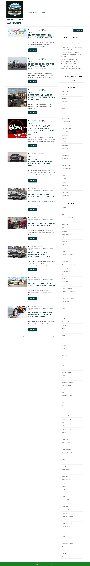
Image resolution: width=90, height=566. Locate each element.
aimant (64, 211)
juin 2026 (64, 98)
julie (63, 365)
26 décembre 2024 (35, 58)
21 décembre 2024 (35, 217)
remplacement (66, 479)
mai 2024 (64, 182)
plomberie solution (67, 415)
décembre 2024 (66, 158)
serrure (64, 496)
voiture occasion (66, 550)
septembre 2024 (67, 168)
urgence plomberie (67, 543)
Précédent (24, 337)
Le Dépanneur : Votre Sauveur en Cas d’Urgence (41, 195)
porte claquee (66, 446)
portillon (64, 456)
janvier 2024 (65, 195)
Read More (32, 49)
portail (64, 432)
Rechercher (63, 28)
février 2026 (65, 111)
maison (64, 379)
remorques (65, 476)
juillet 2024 (65, 175)
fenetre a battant (67, 288)
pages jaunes (65, 405)
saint (63, 489)
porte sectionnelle (67, 452)
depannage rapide (67, 271)
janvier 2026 (65, 115)
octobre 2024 (66, 165)
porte (63, 436)
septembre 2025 (67, 128)
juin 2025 (64, 138)
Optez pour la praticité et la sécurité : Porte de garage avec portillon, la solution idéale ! (70, 61)
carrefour (65, 241)
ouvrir (64, 402)
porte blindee (66, 442)
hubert (64, 348)
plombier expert (66, 419)
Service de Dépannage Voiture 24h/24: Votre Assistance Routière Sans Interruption (41, 129)
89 (49, 337)
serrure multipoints (67, 499)
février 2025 (65, 152)
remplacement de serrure (69, 483)
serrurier (64, 513)
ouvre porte (65, 399)
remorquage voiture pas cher (70, 473)
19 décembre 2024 (35, 277)
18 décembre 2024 (35, 306)
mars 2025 (65, 148)
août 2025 (65, 131)
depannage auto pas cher (69, 264)
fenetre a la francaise (68, 291)
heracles (64, 342)
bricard (64, 238)
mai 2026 (64, 101)
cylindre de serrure (67, 254)
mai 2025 (64, 141)
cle (63, 244)
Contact (43, 12)
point (63, 426)
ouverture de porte (67, 395)
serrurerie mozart (67, 509)
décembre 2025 (66, 118)
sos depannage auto (68, 530)
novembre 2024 (66, 162)
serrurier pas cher (67, 523)
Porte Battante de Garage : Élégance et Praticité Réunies (72, 48)
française (64, 325)
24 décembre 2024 (35, 120)
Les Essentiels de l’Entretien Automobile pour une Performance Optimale (40, 162)
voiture (64, 546)
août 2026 (65, 91)
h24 (63, 338)
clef (63, 248)
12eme (64, 207)
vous (63, 556)
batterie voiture (66, 234)
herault (64, 345)
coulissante (65, 251)
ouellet (64, 392)
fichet (63, 318)
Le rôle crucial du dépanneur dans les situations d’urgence (39, 254)
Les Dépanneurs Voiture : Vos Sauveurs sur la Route (41, 284)
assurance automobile (68, 217)
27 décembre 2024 (35, 29)
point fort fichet (66, 429)
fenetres (64, 308)
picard (63, 412)
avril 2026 (65, 105)
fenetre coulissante (67, 295)
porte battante (66, 439)
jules (63, 362)
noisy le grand (66, 389)
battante (64, 227)
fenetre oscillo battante (69, 298)
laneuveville (65, 368)
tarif (63, 536)
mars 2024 (65, 188)
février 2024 (65, 192)
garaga (64, 328)
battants (64, 231)
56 (42, 337)
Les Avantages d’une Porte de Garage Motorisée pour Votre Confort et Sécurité (71, 54)
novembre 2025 (66, 121)
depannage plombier (68, 268)
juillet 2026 (65, 94)
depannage (65, 261)
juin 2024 (64, 178)
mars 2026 (65, 108)
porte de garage (66, 449)
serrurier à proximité (68, 516)
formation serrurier (67, 321)
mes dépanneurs (66, 385)
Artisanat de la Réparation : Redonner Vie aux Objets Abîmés (70, 43)
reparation (65, 486)
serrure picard (66, 503)
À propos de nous (32, 12)
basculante (65, 224)
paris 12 (64, 409)
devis (63, 274)
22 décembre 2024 (35, 188)
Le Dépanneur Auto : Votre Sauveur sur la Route (41, 224)
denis (63, 258)
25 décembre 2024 (35, 89)
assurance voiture (67, 221)
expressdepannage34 (34, 30)
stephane (64, 533)
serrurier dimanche (67, 520)
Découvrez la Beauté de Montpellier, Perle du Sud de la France (41, 97)
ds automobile (66, 281)
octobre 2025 (66, 125)
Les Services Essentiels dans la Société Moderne (41, 36)
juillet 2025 (65, 135)
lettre (64, 375)
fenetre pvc (65, 301)
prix (63, 462)
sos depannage (66, 526)
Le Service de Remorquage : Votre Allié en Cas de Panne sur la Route (41, 66)
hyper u (64, 352)
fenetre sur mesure (67, 305)
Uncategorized (66, 540)
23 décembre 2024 (35, 153)
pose (63, 459)
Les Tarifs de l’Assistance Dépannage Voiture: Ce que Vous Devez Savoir (41, 314)
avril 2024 (65, 185)
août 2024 (65, 172)
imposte (64, 355)
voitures (64, 553)
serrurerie (65, 506)
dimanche (65, 278)
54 (35, 337)
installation (65, 358)
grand (63, 335)
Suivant (54, 337)
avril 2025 (65, 145)
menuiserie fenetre (67, 382)
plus (63, 422)
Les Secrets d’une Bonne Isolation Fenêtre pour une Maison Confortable (71, 67)
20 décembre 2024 (35, 246)
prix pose (64, 466)
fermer (64, 315)
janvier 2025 (65, 155)
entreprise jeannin (67, 285)
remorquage (65, 469)
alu (63, 214)
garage (64, 332)
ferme (64, 311)
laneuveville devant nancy (69, 372)
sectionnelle (65, 493)
